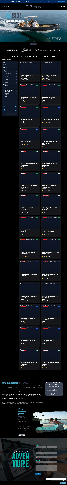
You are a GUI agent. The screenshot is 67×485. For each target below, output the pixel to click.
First (36, 448)
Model (4, 84)
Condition (5, 67)
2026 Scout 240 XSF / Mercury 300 (49, 76)
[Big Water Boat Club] (54, 393)
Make (4, 70)
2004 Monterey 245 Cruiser (50, 119)
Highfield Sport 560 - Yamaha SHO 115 (48, 98)
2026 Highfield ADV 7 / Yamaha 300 (28, 252)
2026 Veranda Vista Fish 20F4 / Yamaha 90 (50, 230)
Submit (38, 473)
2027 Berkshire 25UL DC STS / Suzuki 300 (28, 120)
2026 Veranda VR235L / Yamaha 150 (28, 208)
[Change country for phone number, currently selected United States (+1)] (36, 457)
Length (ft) (5, 103)
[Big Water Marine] (33, 7)
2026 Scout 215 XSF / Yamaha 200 (27, 76)
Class (4, 87)
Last (48, 448)
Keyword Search (7, 64)
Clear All (10, 114)
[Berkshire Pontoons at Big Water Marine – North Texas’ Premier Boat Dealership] (55, 50)
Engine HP (5, 99)
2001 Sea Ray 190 (26, 141)
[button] (61, 6)
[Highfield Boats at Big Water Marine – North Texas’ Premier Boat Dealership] (12, 50)
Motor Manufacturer (8, 90)
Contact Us (6, 6)
